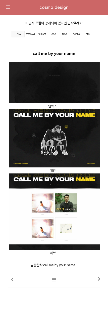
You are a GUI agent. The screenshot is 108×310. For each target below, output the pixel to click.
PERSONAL (30, 34)
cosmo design (54, 7)
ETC (88, 34)
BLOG (64, 34)
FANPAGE (42, 34)
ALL (19, 33)
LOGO (53, 34)
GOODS (76, 34)
